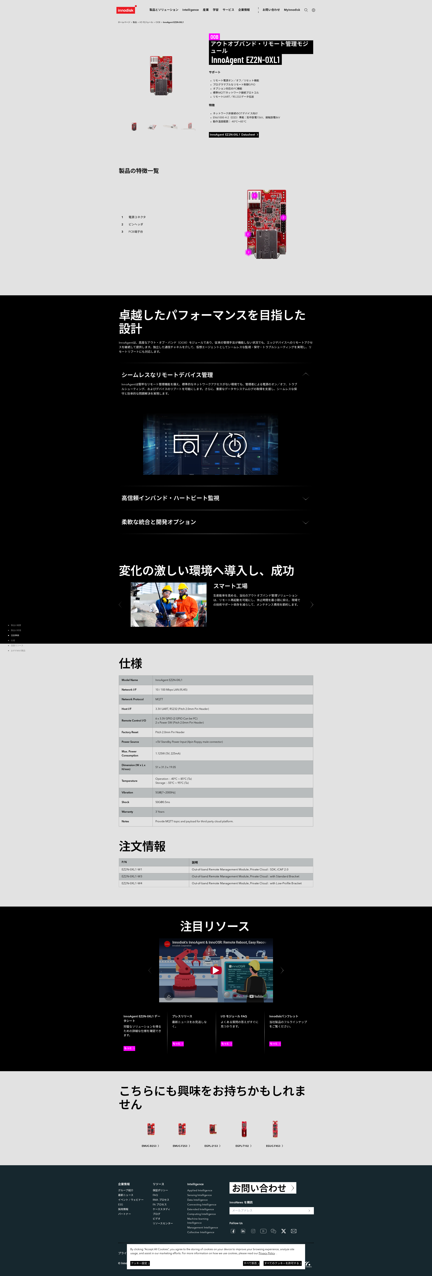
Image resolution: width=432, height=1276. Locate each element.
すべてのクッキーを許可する (281, 1263)
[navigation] (190, 10)
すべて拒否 (250, 1263)
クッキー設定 (139, 1263)
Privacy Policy (267, 1253)
